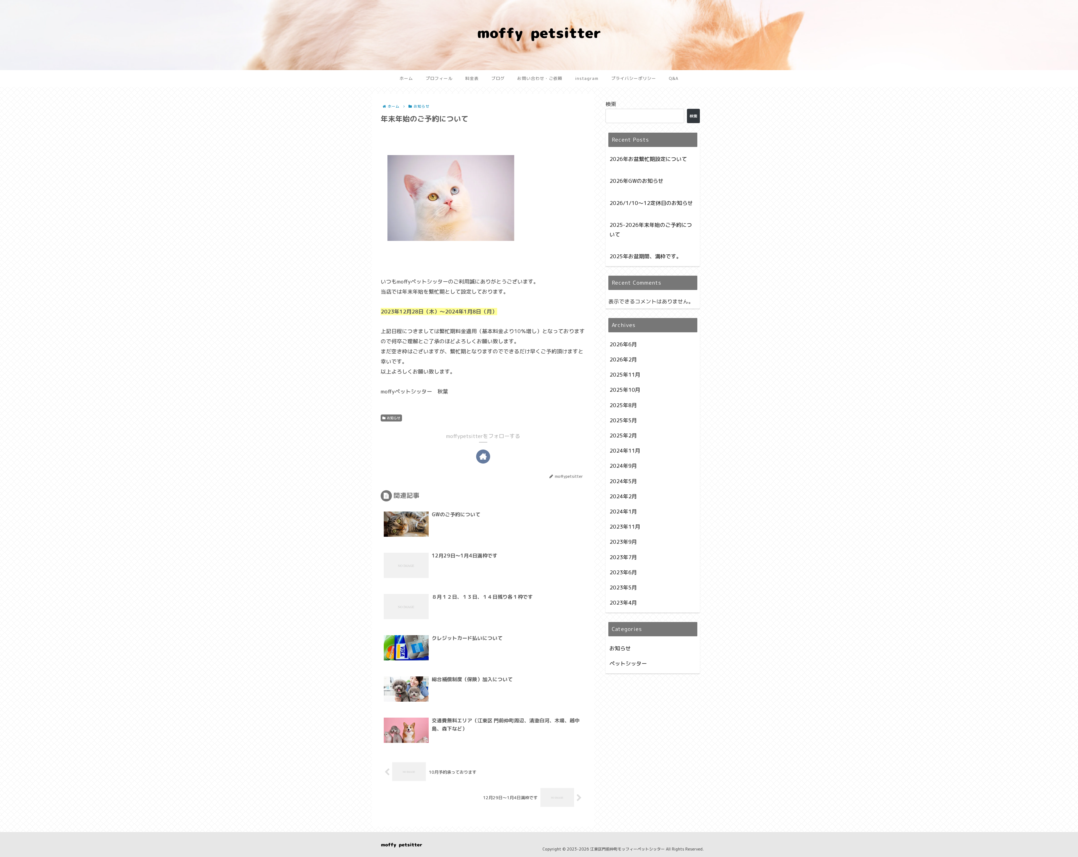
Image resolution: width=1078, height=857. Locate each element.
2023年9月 (623, 541)
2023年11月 (624, 526)
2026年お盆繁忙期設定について (648, 159)
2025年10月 (624, 389)
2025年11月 (624, 374)
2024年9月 (623, 465)
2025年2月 (623, 435)
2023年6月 (623, 572)
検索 (611, 104)
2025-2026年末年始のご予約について (650, 229)
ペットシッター (628, 663)
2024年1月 (623, 511)
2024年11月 (624, 450)
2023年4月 (623, 602)
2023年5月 (623, 587)
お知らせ (393, 418)
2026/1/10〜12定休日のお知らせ (651, 203)
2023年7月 (623, 557)
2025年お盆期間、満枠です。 (645, 256)
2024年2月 (623, 496)
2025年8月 (623, 405)
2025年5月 (623, 420)
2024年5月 (623, 481)
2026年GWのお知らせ (636, 181)
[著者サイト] (483, 457)
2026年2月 (623, 359)
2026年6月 (623, 344)
